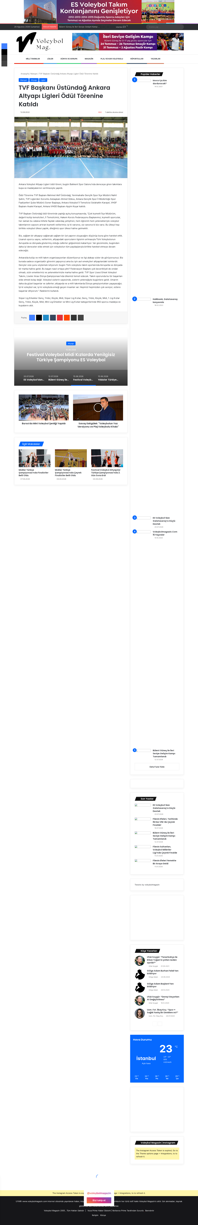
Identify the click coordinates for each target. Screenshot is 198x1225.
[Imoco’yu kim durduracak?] (143, 187)
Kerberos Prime (119, 1210)
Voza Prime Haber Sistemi (99, 1210)
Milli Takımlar (33, 59)
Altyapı (34, 80)
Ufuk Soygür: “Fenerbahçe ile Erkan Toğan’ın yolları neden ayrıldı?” (162, 960)
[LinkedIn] (46, 318)
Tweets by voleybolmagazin (147, 885)
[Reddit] (67, 318)
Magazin (88, 59)
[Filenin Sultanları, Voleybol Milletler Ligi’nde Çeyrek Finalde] (143, 850)
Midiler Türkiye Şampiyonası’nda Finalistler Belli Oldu (33, 472)
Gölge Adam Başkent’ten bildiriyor (160, 985)
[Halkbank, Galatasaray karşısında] (143, 406)
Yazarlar (155, 59)
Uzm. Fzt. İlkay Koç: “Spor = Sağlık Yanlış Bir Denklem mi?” (162, 1011)
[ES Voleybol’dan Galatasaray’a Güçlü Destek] (143, 521)
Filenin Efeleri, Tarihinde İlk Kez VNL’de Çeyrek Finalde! (165, 821)
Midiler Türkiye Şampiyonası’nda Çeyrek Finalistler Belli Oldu (68, 472)
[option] (71, 357)
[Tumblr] (53, 318)
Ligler (50, 59)
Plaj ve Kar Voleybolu (111, 59)
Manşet (34, 74)
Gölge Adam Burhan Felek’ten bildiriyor (162, 972)
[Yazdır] (81, 318)
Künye (103, 1215)
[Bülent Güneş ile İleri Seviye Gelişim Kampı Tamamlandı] (143, 754)
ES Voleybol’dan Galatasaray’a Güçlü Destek (164, 520)
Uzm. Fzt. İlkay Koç (156, 1016)
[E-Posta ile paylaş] (74, 318)
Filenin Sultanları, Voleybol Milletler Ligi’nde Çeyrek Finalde (85, 27)
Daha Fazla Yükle (157, 767)
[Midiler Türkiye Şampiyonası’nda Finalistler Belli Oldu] (35, 458)
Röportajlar (136, 59)
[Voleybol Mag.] (41, 42)
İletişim (95, 1215)
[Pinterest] (60, 318)
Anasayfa (24, 74)
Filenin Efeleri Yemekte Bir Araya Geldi (164, 862)
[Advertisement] (157, 918)
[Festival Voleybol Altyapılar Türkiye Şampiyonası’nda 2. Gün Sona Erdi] (107, 458)
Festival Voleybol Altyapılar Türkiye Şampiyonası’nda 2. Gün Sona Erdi (105, 472)
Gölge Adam (153, 977)
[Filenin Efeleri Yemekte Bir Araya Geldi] (143, 864)
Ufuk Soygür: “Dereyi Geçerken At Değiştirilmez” (163, 998)
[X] (39, 318)
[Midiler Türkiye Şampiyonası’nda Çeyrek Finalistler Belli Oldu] (71, 458)
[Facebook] (32, 318)
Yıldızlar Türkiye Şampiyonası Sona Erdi (71, 357)
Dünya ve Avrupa (68, 59)
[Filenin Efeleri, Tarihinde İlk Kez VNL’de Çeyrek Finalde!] (143, 822)
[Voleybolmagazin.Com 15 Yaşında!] (143, 638)
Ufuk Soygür (153, 966)
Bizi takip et (99, 1200)
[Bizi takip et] (99, 1187)
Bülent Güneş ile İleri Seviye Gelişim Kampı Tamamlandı (164, 753)
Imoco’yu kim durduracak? (160, 82)
